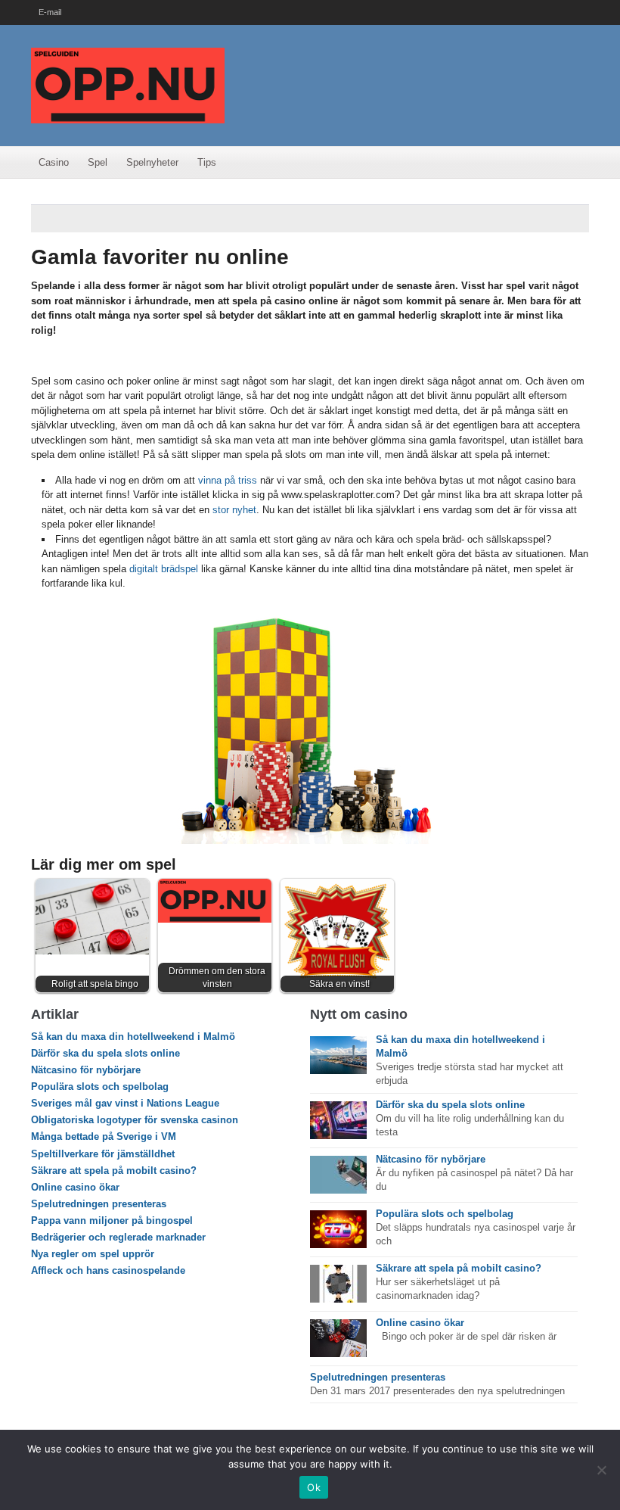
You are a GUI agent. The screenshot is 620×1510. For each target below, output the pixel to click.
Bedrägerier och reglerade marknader (118, 1237)
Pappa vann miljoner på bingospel (112, 1220)
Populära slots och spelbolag (100, 1086)
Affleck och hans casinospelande (108, 1270)
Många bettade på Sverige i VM (103, 1136)
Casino (54, 162)
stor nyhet (234, 509)
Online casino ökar (75, 1187)
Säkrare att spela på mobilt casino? (114, 1170)
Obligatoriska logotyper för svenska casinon (134, 1119)
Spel (97, 162)
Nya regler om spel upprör (92, 1253)
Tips (206, 162)
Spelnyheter (152, 162)
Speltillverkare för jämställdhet (103, 1154)
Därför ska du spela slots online (105, 1053)
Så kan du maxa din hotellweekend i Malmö (133, 1036)
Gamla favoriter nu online (160, 257)
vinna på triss (227, 480)
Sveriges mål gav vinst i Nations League (125, 1103)
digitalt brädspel (163, 568)
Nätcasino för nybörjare (86, 1070)
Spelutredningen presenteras (98, 1204)
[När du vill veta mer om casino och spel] (128, 84)
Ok (314, 1487)
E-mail (50, 12)
